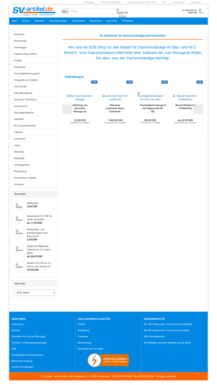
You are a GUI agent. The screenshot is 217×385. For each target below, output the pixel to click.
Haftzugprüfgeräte (24, 112)
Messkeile (19, 158)
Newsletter (96, 21)
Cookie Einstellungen (22, 366)
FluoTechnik (20, 86)
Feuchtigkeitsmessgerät (27, 73)
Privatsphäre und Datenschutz (27, 355)
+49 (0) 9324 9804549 (110, 2)
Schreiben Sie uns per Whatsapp (28, 336)
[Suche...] (120, 11)
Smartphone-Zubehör (25, 178)
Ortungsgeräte (21, 165)
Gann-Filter (111, 21)
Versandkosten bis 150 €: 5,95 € (141, 2)
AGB (14, 348)
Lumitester (20, 138)
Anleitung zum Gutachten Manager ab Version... (80, 108)
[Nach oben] (9, 380)
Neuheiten (19, 34)
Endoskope (19, 67)
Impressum (18, 324)
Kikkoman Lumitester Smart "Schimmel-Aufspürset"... (115, 108)
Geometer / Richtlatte (25, 99)
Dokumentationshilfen (25, 54)
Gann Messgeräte (23, 93)
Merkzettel (195, 2)
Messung (19, 151)
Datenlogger (20, 47)
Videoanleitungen (58, 21)
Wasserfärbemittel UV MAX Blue (185, 107)
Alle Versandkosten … (155, 336)
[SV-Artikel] (34, 11)
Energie (18, 60)
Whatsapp (89, 2)
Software (19, 184)
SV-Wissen (127, 21)
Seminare (39, 21)
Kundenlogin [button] (178, 2)
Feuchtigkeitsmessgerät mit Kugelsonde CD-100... (153, 108)
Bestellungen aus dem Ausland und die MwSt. (167, 342)
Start (14, 21)
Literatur (18, 132)
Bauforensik (20, 41)
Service (26, 21)
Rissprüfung (20, 171)
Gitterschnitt (20, 106)
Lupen (17, 145)
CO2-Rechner (78, 21)
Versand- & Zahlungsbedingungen (29, 342)
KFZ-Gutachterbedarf (25, 125)
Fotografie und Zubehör (26, 80)
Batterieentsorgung (22, 361)
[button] (163, 2)
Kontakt (16, 330)
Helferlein (19, 119)
